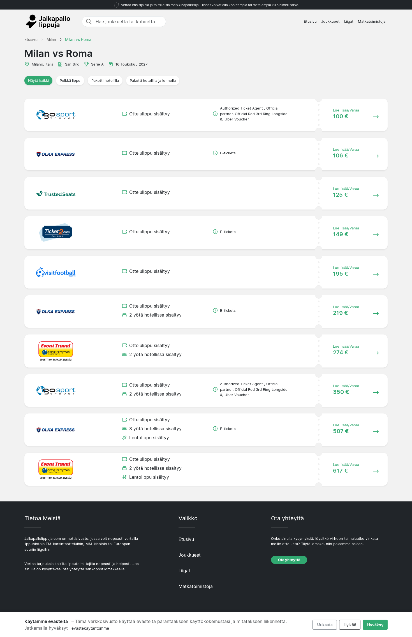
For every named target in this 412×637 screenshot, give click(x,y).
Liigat (348, 21)
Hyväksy (375, 624)
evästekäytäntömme (90, 628)
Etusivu (310, 21)
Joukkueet (330, 21)
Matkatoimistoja (371, 21)
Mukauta (325, 624)
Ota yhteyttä (289, 560)
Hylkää (350, 624)
